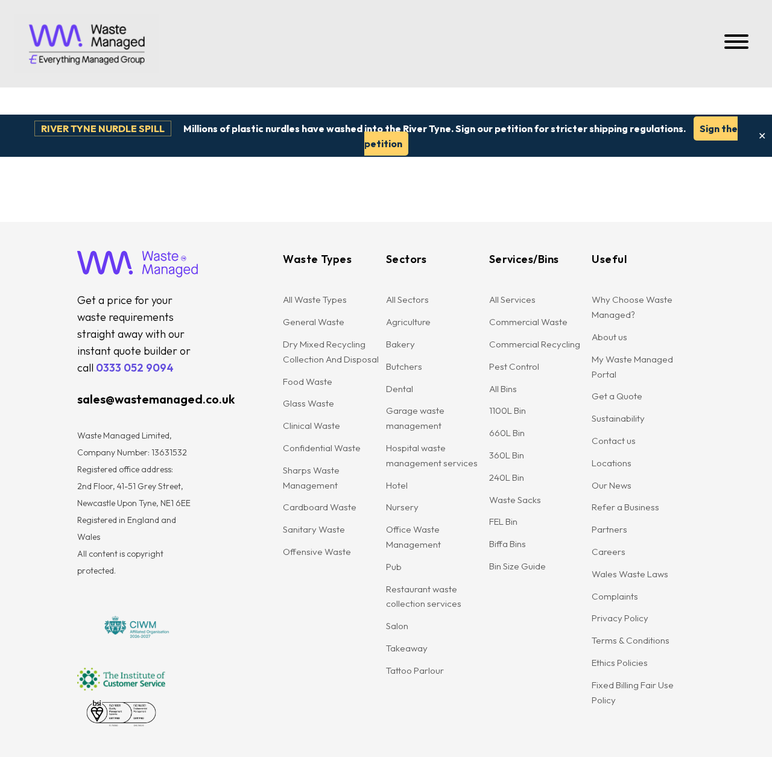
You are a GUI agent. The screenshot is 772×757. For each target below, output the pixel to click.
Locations (611, 463)
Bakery (400, 344)
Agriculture (408, 322)
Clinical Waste (311, 425)
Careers (608, 551)
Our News (611, 485)
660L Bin (507, 433)
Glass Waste (308, 403)
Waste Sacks (515, 499)
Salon (397, 626)
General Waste (313, 322)
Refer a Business (625, 507)
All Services (512, 299)
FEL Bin (503, 521)
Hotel (397, 485)
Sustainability (618, 418)
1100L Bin (507, 410)
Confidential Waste (322, 448)
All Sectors (407, 299)
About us (609, 337)
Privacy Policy (620, 618)
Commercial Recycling (534, 344)
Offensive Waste (317, 551)
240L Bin (506, 477)
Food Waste (307, 381)
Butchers (404, 366)
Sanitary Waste (314, 529)
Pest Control (514, 366)
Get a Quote (617, 396)
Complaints (615, 596)
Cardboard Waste (319, 507)
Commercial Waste (528, 322)
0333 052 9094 (135, 368)
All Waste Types (315, 299)
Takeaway (407, 648)
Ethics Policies (620, 662)
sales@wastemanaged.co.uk (156, 399)
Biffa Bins (507, 544)
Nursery (402, 507)
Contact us (614, 440)
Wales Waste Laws (630, 574)
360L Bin (506, 455)
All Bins (503, 388)
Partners (609, 529)
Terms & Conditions (630, 640)
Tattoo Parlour (415, 670)
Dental (399, 388)
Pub (394, 566)
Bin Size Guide (517, 566)
